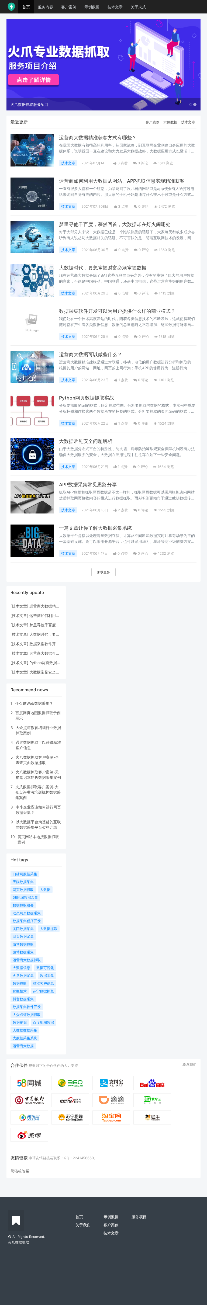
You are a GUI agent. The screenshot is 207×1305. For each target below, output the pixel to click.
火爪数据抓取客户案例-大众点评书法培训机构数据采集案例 (38, 792)
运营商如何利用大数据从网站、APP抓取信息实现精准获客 (122, 181)
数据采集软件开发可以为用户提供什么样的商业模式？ (117, 311)
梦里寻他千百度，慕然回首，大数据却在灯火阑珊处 (115, 224)
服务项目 (139, 1216)
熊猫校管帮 (20, 1171)
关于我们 (83, 1225)
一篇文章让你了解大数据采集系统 (95, 528)
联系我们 (189, 1064)
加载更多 (103, 572)
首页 (26, 7)
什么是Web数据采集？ (34, 703)
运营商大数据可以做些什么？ (90, 354)
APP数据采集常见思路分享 (88, 484)
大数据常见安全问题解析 (85, 441)
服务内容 (45, 7)
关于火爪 (138, 7)
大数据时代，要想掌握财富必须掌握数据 (102, 267)
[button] (21, 64)
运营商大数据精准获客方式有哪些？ (98, 137)
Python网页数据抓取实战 (86, 398)
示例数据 (91, 7)
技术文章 (115, 7)
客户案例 (68, 7)
